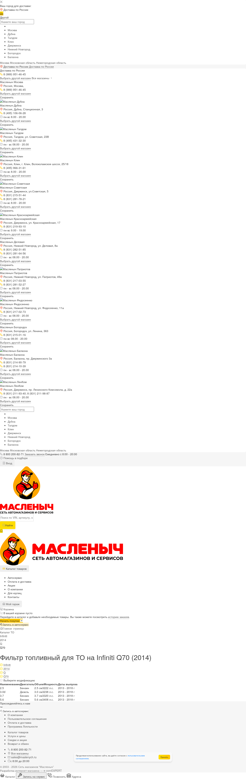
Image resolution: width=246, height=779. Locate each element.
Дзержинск (14, 45)
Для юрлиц (15, 593)
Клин (11, 41)
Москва (12, 30)
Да (1, 13)
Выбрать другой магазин (15, 78)
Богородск (14, 53)
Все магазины (41, 78)
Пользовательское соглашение (27, 719)
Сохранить (6, 97)
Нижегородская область (51, 63)
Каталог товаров (18, 732)
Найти (9, 525)
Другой (4, 17)
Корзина (8, 609)
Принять (164, 757)
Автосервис (15, 578)
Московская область (22, 63)
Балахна (13, 57)
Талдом (12, 38)
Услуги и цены (17, 736)
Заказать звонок (35, 454)
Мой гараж (12, 604)
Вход (8, 463)
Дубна (11, 34)
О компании (15, 589)
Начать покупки (10, 621)
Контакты (13, 597)
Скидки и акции (17, 740)
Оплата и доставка (19, 581)
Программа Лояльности (23, 726)
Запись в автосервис (16, 624)
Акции (11, 585)
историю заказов (118, 617)
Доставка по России (41, 66)
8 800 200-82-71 (13, 454)
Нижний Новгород (19, 49)
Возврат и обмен (18, 744)
